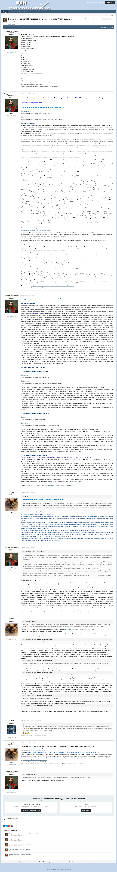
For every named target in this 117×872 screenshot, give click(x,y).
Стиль (61, 866)
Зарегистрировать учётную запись (31, 810)
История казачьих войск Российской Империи (21, 844)
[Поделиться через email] (12, 826)
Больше (111, 15)
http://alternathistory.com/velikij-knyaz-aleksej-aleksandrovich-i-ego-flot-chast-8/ (52, 286)
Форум (5, 12)
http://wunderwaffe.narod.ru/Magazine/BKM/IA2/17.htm (79, 629)
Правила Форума (23, 12)
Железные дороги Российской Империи (19, 849)
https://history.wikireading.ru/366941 (38, 750)
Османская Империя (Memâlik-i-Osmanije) (20, 854)
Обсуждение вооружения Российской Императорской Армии (25, 834)
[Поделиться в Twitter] (6, 826)
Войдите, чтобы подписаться (93, 19)
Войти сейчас (85, 810)
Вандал (38, 551)
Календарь (13, 12)
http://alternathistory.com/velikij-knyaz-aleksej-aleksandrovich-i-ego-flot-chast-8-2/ (53, 485)
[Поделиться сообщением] (112, 31)
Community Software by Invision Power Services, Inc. (58, 869)
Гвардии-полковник (42, 622)
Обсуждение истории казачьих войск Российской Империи (24, 839)
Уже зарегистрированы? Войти (94, 2)
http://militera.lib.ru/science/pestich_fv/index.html (34, 760)
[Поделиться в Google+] (9, 826)
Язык (55, 866)
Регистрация (110, 2)
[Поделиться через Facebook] (4, 826)
